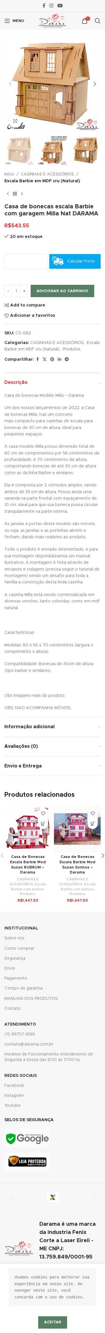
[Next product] (21, 193)
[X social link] (44, 359)
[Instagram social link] (51, 5)
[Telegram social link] (67, 359)
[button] (10, 84)
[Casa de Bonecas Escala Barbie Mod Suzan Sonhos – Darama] (77, 829)
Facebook (14, 1086)
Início (9, 174)
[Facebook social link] (44, 5)
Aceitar (52, 1322)
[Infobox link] (52, 1248)
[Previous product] (7, 193)
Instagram (14, 1096)
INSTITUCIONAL (21, 928)
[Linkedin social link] (59, 359)
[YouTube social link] (59, 5)
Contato (12, 1009)
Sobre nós (14, 938)
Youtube (12, 1106)
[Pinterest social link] (52, 359)
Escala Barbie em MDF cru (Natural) (42, 181)
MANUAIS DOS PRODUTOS (31, 999)
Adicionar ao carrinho (62, 291)
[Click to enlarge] (15, 121)
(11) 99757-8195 (19, 1034)
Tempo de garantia (23, 988)
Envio (9, 968)
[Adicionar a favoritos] (43, 813)
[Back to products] (14, 193)
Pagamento (15, 978)
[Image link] (27, 1138)
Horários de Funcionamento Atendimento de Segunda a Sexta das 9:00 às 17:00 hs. (48, 1057)
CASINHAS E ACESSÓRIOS (47, 174)
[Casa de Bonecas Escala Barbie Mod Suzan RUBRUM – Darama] (27, 829)
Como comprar (19, 948)
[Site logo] (52, 21)
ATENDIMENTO (20, 1024)
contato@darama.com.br (28, 1044)
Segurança (14, 958)
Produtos (71, 349)
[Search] (98, 21)
